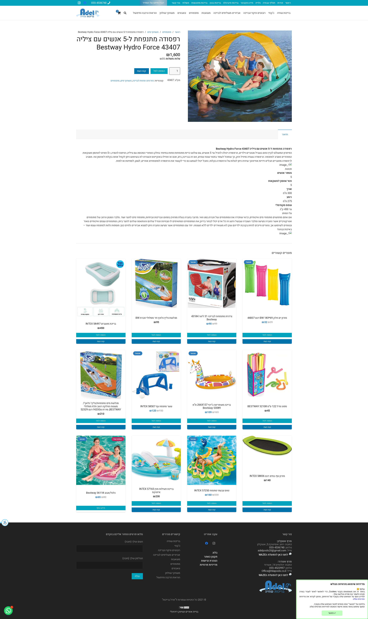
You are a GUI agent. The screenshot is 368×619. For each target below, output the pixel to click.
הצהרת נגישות (209, 561)
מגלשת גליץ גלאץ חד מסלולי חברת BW (156, 318)
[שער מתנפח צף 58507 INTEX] (156, 374)
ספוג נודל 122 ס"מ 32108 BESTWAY (267, 406)
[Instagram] (79, 3)
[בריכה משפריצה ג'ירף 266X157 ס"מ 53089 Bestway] (211, 374)
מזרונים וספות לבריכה (143, 80)
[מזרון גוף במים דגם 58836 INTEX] (267, 446)
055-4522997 (276, 568)
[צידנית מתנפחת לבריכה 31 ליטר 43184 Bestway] (211, 283)
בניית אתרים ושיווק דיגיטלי (184, 612)
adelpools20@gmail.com (272, 551)
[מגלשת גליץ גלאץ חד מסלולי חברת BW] (156, 283)
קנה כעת (141, 71)
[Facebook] (85, 3)
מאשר (332, 613)
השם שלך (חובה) (134, 542)
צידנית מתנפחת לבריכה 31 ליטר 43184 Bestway (211, 317)
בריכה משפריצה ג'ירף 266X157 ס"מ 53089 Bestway (212, 406)
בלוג (214, 553)
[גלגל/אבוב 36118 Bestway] (100, 460)
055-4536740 (276, 548)
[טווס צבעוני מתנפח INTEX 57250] (211, 460)
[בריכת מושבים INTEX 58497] (100, 289)
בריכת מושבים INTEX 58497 (101, 324)
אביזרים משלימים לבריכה (166, 555)
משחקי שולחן (172, 573)
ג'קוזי (177, 546)
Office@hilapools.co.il (274, 571)
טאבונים (175, 568)
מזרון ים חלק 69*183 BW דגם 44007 (267, 318)
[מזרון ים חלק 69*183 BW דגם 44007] (267, 283)
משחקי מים (152, 32)
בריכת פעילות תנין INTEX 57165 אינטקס (156, 490)
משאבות (175, 559)
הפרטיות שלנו (359, 599)
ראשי (177, 32)
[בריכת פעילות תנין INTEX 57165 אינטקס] (156, 460)
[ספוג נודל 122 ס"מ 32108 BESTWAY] (267, 374)
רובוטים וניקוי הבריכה (169, 550)
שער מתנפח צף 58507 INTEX (156, 406)
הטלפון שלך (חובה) (132, 558)
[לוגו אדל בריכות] (87, 13)
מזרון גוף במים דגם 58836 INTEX (267, 476)
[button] (4, 522)
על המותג (287, 213)
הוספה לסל (159, 71)
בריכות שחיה (173, 541)
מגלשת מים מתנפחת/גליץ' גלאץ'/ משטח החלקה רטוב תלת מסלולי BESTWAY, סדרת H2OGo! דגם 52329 (101, 406)
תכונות (288, 169)
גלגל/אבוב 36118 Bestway (100, 493)
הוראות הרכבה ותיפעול (168, 577)
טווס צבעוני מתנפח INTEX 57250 (211, 491)
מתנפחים (166, 32)
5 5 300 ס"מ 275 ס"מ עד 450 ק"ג (280, 191)
